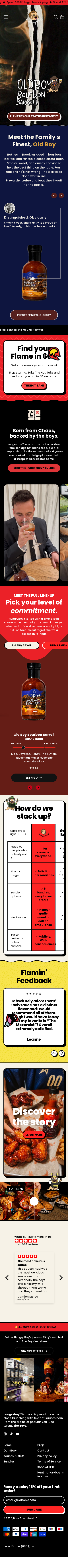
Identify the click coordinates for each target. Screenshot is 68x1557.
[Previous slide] (54, 195)
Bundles (9, 1461)
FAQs (40, 1445)
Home (7, 1445)
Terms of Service (49, 1461)
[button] (55, 17)
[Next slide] (61, 195)
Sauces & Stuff (13, 1456)
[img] (35, 1241)
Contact (43, 1450)
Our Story (10, 1450)
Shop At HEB (45, 1467)
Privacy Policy (47, 1456)
